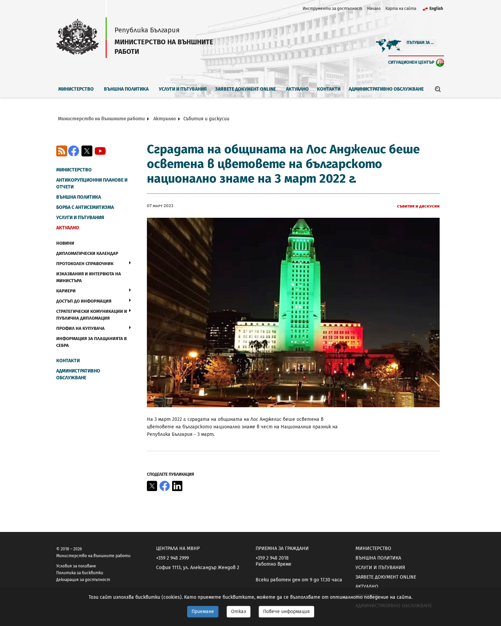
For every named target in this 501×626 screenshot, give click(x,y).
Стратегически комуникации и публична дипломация (91, 315)
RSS (61, 151)
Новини (65, 243)
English (436, 8)
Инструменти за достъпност (332, 8)
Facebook (73, 151)
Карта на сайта (400, 8)
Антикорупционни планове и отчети (91, 183)
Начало (374, 8)
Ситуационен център (411, 62)
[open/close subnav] (130, 262)
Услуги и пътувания (183, 89)
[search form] (438, 88)
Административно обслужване (386, 89)
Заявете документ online (245, 89)
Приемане (203, 611)
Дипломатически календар (87, 253)
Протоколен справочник (84, 263)
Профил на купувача (80, 328)
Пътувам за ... (420, 42)
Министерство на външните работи (101, 119)
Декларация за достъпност (83, 579)
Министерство (76, 89)
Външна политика (126, 89)
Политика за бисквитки (79, 572)
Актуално (297, 89)
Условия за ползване (76, 566)
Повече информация (286, 611)
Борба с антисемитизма (85, 207)
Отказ (238, 611)
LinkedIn (177, 486)
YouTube (100, 151)
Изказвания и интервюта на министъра (88, 277)
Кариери (66, 290)
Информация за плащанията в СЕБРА (91, 342)
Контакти (328, 89)
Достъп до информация (83, 301)
